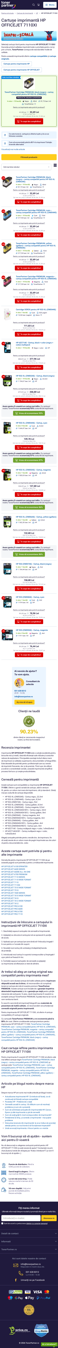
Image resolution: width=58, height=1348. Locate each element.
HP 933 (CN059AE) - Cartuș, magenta (32, 630)
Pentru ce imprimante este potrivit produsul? (29, 107)
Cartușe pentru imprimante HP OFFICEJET (22, 70)
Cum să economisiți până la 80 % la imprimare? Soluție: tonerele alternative (30, 143)
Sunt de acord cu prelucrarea (25, 1223)
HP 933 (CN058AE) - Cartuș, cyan (30, 597)
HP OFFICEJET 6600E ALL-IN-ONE (15, 872)
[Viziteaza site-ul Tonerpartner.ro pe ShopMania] (41, 1331)
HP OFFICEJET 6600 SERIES (13, 869)
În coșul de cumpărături (31, 121)
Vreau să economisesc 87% (31, 460)
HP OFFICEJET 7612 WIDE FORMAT (16, 901)
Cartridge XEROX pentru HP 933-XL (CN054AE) (36, 309)
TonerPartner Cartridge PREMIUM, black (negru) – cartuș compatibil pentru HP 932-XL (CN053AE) (29, 93)
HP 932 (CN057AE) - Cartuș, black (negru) (34, 564)
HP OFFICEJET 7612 (9, 903)
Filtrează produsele (29, 157)
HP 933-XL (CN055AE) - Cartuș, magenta (33, 470)
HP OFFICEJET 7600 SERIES (13, 893)
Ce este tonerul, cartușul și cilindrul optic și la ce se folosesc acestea (29, 135)
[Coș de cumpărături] (38, 5)
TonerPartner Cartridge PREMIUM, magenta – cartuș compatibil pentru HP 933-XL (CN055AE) (36, 277)
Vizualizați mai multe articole (13, 149)
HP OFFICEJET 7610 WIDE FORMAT (16, 896)
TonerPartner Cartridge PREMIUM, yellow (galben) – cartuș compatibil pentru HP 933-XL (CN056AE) (36, 245)
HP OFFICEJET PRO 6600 (12, 909)
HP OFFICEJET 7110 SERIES (13, 877)
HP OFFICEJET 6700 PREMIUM (14, 874)
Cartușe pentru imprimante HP (17, 64)
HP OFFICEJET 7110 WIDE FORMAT (16, 880)
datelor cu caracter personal (36, 1223)
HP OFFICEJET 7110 (9, 882)
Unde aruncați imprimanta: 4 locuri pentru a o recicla (26, 1128)
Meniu (51, 5)
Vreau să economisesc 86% (31, 507)
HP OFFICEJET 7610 (9, 898)
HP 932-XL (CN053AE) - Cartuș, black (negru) (35, 376)
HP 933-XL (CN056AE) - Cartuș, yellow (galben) (36, 517)
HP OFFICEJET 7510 (9, 890)
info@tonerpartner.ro (23, 696)
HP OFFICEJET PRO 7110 (12, 914)
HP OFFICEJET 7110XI (10, 885)
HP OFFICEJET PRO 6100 (12, 906)
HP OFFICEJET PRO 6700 (12, 911)
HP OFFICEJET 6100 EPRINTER (14, 866)
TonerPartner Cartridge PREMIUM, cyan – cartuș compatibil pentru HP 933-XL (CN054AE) (36, 211)
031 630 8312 (20, 691)
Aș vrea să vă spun (24, 702)
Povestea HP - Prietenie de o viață (18, 1102)
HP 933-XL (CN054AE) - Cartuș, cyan (31, 423)
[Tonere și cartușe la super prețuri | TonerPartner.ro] (8, 4)
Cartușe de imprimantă (25, 13)
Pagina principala (7, 13)
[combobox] (26, 167)
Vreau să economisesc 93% (31, 413)
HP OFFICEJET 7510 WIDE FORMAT (16, 888)
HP (37, 13)
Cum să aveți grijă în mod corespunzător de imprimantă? (28, 1115)
